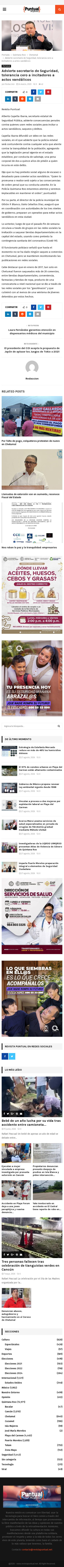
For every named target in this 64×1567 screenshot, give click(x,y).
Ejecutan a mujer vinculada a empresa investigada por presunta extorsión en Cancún (15, 1171)
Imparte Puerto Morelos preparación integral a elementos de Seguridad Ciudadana (38, 866)
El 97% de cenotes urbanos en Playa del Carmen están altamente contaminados (40, 768)
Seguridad (7, 1454)
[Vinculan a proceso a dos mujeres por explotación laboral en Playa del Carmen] (9, 805)
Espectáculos (12, 1344)
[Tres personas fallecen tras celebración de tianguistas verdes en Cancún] (32, 1237)
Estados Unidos (13, 1382)
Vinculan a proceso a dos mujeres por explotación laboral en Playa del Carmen (39, 804)
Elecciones (7, 1358)
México (5, 1387)
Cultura (6, 1339)
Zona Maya (11, 1450)
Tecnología (7, 1464)
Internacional (9, 1378)
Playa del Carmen (14, 1435)
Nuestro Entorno (11, 1392)
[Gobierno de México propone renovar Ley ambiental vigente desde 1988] (9, 788)
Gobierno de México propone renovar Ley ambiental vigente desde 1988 (39, 786)
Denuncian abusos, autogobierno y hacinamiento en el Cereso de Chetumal (16, 1315)
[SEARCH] (58, 726)
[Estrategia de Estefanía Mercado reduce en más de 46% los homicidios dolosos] (9, 751)
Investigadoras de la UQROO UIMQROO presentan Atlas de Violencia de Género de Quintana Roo (40, 846)
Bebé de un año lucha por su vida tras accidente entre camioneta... (31, 1123)
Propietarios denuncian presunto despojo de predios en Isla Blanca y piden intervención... (46, 1171)
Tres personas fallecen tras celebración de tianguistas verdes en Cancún (30, 1265)
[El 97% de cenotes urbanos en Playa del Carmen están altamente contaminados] (9, 771)
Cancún (9, 1411)
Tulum (8, 1445)
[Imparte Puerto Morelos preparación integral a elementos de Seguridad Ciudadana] (9, 867)
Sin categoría (9, 1459)
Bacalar (9, 1406)
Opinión (6, 1397)
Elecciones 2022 (13, 1368)
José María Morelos (15, 1430)
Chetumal (6, 66)
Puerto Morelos (13, 1440)
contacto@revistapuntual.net (37, 1549)
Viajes (8, 1349)
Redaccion (10, 84)
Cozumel (9, 1421)
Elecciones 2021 (13, 1363)
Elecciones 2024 (13, 1373)
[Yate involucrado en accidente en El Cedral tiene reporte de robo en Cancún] (47, 1190)
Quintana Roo (9, 1402)
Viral (4, 1469)
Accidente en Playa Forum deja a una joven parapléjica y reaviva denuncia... (16, 1208)
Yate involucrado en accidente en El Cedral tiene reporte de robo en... (47, 1206)
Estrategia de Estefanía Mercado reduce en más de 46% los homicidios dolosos (40, 750)
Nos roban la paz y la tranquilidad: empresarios (29, 547)
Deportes (7, 1354)
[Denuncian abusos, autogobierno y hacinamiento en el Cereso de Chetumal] (16, 1298)
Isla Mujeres (11, 1426)
